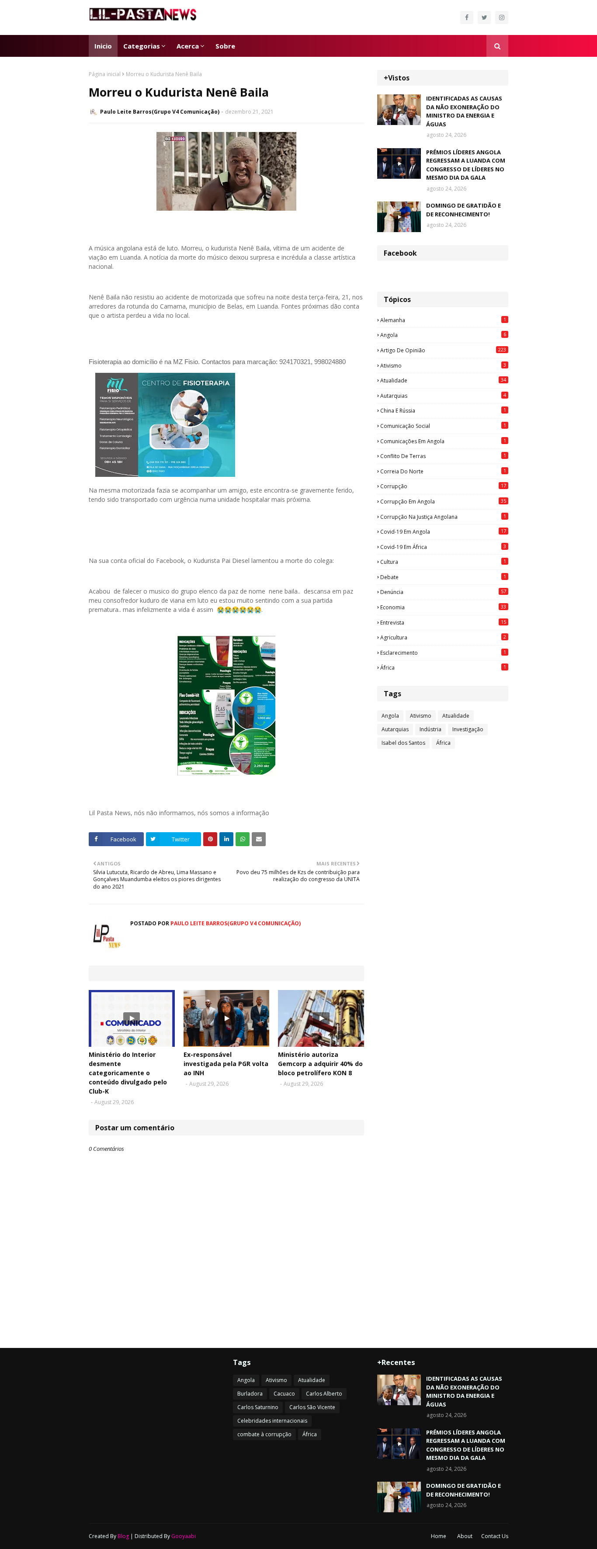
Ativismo (443, 365)
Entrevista (443, 622)
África (443, 667)
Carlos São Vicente (312, 1407)
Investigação (467, 729)
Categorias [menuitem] (141, 46)
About (464, 1536)
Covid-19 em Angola (443, 531)
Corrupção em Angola (443, 501)
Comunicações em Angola (443, 441)
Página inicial (105, 74)
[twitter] (484, 17)
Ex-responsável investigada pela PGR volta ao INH (226, 1063)
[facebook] (466, 17)
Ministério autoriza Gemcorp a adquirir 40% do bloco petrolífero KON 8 (320, 1063)
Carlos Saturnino (257, 1407)
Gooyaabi (183, 1536)
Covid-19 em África (443, 547)
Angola (443, 335)
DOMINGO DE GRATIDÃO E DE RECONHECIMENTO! (463, 209)
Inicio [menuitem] (103, 46)
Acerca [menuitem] (188, 46)
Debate (443, 577)
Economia (443, 607)
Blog (123, 1536)
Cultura (443, 562)
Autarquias (443, 395)
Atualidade (443, 380)
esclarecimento (443, 652)
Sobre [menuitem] (225, 46)
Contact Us (494, 1536)
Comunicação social (443, 426)
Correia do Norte (443, 471)
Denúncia (443, 592)
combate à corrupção (264, 1434)
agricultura (443, 637)
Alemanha (443, 320)
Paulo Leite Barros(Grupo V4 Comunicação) (159, 111)
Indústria (430, 729)
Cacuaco (284, 1393)
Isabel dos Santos (403, 743)
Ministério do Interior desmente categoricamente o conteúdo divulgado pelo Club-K (128, 1072)
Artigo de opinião (443, 350)
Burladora (250, 1393)
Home (438, 1536)
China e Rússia (443, 410)
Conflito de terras (443, 456)
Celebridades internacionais (272, 1420)
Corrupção (443, 486)
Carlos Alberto (324, 1393)
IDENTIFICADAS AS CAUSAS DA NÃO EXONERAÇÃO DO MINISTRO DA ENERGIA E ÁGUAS (464, 111)
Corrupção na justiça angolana (443, 517)
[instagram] (501, 17)
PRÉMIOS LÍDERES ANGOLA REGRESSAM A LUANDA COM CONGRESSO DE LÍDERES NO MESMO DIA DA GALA (465, 165)
